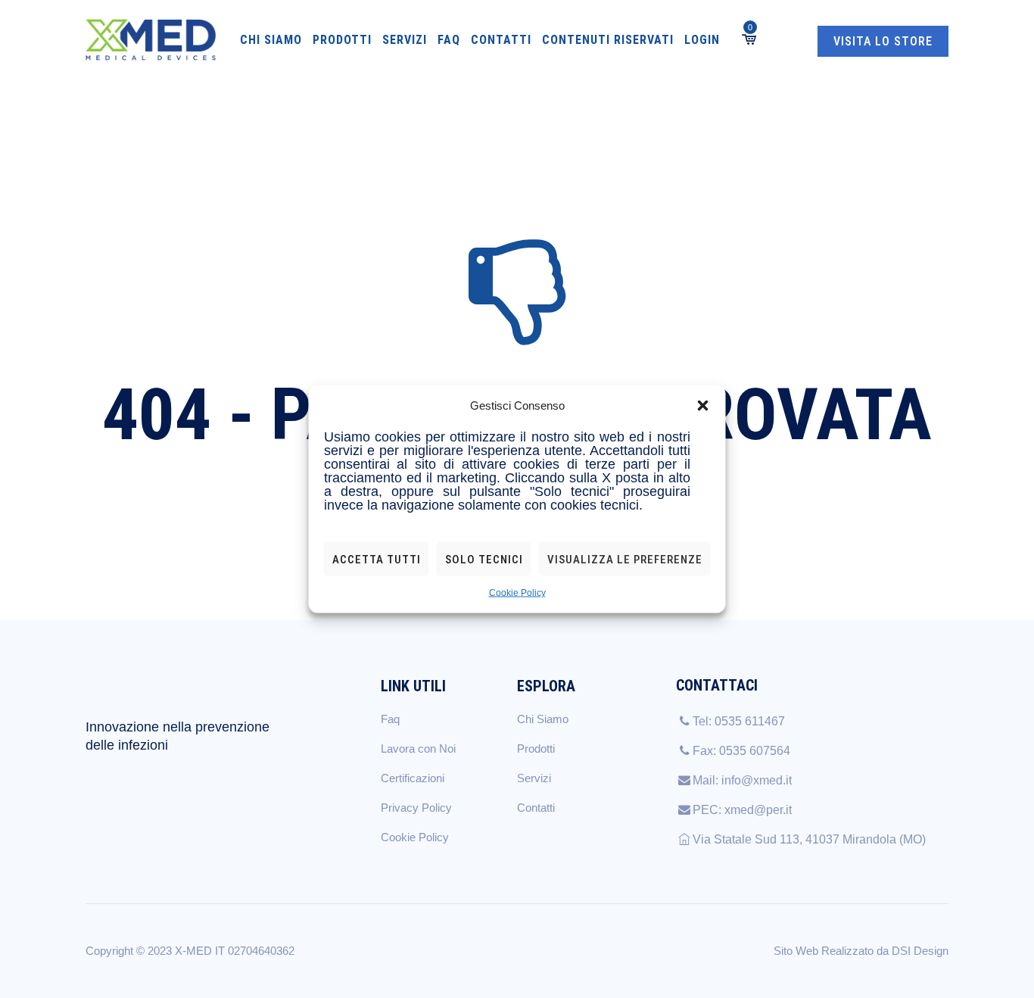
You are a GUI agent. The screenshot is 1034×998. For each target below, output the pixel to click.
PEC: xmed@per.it (742, 809)
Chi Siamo (271, 40)
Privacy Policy (416, 807)
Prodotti (342, 40)
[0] (748, 40)
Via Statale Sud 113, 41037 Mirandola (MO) (809, 839)
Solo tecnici (484, 559)
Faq (449, 40)
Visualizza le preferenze (624, 559)
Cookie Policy (517, 593)
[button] (703, 405)
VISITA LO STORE (883, 41)
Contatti (501, 40)
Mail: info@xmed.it (742, 780)
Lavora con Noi (418, 748)
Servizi (404, 40)
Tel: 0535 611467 (739, 721)
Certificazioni (412, 778)
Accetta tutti (376, 559)
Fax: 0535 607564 (741, 750)
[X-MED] (151, 40)
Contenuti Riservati (608, 40)
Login (702, 40)
